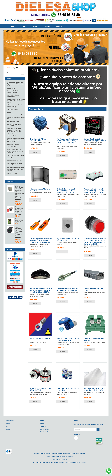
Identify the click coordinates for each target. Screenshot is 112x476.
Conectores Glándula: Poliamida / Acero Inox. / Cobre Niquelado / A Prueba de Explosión (16, 100)
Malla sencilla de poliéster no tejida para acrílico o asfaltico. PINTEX (94, 389)
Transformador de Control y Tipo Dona (15, 155)
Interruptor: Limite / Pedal (13, 121)
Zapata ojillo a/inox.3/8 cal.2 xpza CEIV (40, 339)
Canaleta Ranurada (11, 88)
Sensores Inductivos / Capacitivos (14, 161)
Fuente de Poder (10, 158)
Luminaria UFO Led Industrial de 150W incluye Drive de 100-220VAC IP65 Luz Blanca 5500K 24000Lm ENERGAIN (41, 290)
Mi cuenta (47, 26)
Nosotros (8, 423)
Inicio (12, 26)
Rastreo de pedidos (44, 429)
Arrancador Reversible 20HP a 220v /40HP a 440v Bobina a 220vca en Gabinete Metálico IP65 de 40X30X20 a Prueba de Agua (19, 192)
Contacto (35, 26)
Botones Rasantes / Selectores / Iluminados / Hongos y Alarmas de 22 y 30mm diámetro (15, 151)
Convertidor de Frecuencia (13, 144)
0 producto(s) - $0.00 (14, 68)
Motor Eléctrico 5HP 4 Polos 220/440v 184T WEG (38, 140)
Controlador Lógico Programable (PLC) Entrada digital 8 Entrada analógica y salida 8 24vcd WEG (66, 190)
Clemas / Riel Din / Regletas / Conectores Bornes (13, 95)
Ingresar (42, 423)
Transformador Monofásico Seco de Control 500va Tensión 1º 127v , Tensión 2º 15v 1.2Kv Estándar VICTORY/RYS (67, 141)
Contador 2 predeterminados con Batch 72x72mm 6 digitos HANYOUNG (95, 140)
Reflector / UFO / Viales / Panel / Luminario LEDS (14, 125)
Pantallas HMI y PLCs (11, 147)
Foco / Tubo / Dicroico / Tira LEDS (14, 115)
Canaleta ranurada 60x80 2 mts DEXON (93, 289)
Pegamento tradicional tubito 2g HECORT (19, 220)
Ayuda (24, 26)
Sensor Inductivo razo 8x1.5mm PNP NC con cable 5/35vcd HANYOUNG (67, 289)
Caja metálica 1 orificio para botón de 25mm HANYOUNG (68, 240)
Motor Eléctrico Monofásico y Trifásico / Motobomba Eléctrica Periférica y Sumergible (15, 169)
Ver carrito (59, 26)
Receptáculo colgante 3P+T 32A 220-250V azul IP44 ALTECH (68, 339)
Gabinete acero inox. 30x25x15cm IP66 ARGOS (40, 190)
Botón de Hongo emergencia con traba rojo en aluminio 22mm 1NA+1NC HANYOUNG (19, 210)
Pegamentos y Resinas (12, 173)
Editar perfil (43, 426)
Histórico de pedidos (45, 432)
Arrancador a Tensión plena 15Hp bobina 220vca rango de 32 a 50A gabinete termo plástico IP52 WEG (94, 190)
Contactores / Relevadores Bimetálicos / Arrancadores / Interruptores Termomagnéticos (15, 139)
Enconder (9, 112)
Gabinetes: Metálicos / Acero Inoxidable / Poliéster (15, 118)
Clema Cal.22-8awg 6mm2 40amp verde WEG (94, 339)
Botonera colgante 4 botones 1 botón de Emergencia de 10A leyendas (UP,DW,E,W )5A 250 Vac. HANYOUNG (41, 240)
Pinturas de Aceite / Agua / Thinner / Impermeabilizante (15, 164)
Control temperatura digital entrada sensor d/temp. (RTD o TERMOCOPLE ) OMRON (18, 231)
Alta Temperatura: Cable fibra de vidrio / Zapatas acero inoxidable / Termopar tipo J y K (15, 83)
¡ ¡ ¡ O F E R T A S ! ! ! (11, 136)
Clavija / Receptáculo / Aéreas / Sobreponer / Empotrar (14, 91)
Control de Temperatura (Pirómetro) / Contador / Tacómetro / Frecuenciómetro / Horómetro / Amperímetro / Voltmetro (15, 107)
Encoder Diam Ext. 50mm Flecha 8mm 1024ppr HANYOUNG (40, 389)
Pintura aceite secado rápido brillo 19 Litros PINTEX (68, 389)
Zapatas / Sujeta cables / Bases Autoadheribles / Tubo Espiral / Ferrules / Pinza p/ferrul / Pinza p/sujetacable (14, 131)
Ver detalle (35, 152)
